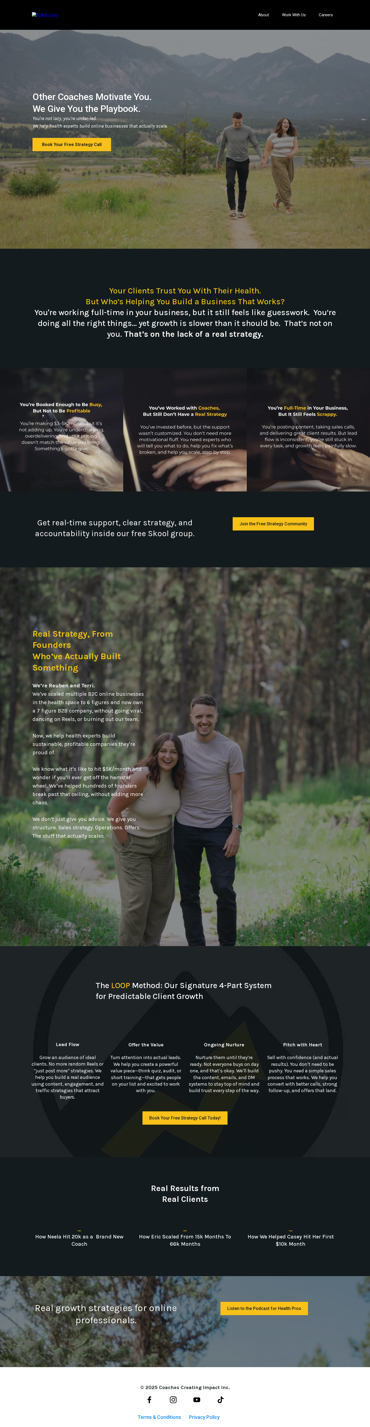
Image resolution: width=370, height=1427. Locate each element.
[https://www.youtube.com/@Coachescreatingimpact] (196, 1399)
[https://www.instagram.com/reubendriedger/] (173, 1399)
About (263, 14)
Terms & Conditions (159, 1417)
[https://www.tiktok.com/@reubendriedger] (220, 1399)
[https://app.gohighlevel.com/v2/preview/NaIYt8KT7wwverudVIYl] (45, 14)
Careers (326, 14)
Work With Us (294, 14)
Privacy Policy (204, 1417)
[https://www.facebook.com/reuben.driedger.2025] (149, 1399)
